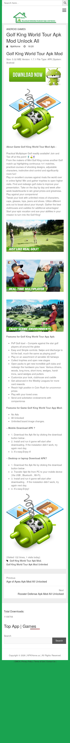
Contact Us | (51, 661)
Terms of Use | (40, 661)
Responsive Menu (64, 10)
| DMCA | (17, 661)
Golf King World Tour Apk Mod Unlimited (27, 564)
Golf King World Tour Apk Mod (25, 560)
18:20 (30, 46)
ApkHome (15, 46)
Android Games (16, 29)
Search (7, 635)
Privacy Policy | (27, 661)
